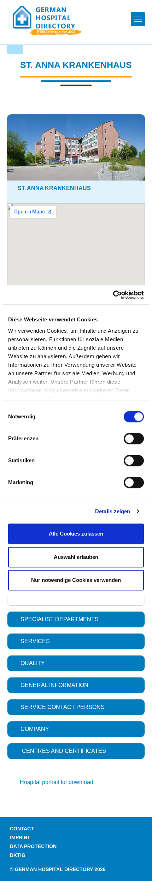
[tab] (76, 619)
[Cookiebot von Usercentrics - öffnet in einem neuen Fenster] (113, 294)
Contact (22, 828)
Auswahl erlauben (76, 557)
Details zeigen (112, 511)
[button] (76, 619)
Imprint (20, 837)
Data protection (33, 846)
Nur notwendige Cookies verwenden (76, 580)
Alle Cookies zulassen (76, 534)
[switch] (134, 438)
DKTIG (17, 855)
